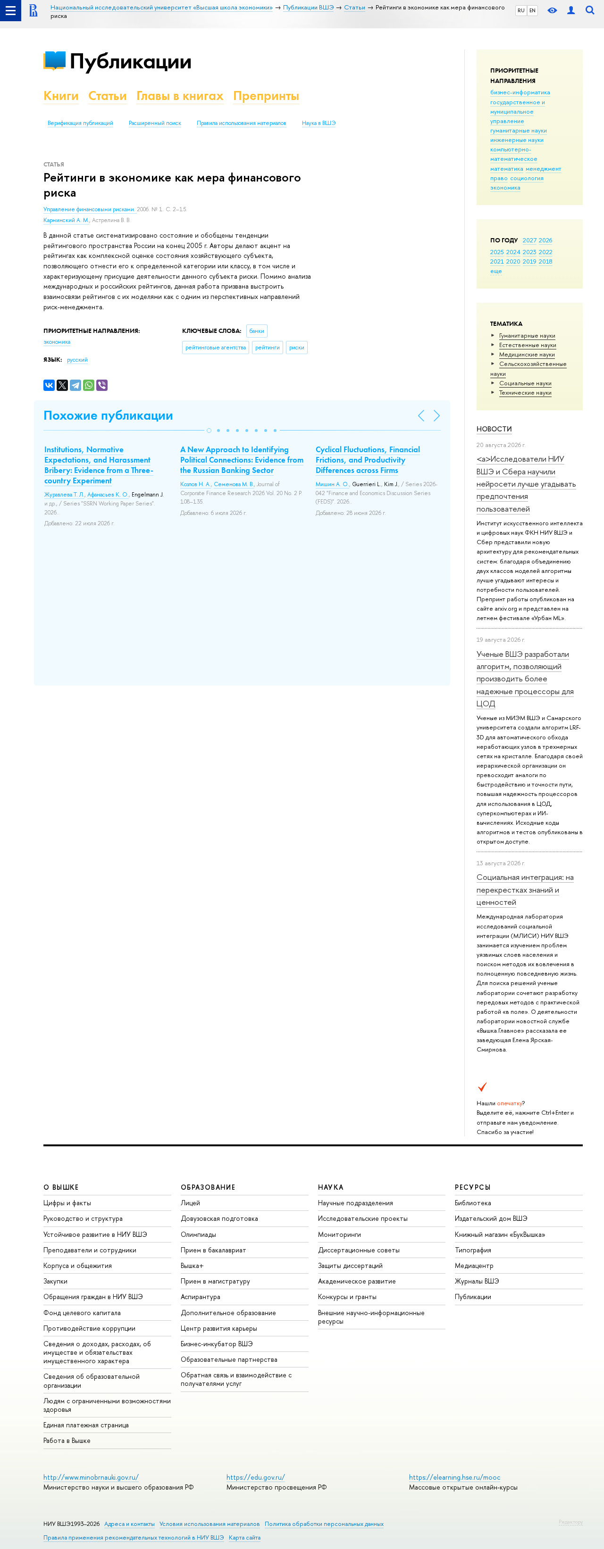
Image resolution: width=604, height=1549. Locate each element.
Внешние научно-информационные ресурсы (371, 1316)
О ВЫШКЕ (61, 1187)
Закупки (55, 1280)
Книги (61, 95)
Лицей (190, 1202)
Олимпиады (198, 1234)
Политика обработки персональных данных (324, 1524)
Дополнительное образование (228, 1312)
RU (521, 10)
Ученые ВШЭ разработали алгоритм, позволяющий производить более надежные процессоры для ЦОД (525, 678)
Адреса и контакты (129, 1524)
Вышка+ (192, 1265)
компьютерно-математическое (513, 154)
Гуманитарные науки (527, 335)
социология (527, 178)
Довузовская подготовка (219, 1218)
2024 (513, 252)
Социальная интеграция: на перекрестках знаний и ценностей (525, 889)
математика (506, 168)
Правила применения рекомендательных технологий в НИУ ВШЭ (133, 1537)
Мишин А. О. (332, 484)
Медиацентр (474, 1265)
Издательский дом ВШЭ (491, 1218)
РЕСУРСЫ (473, 1187)
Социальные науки (525, 383)
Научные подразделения (355, 1202)
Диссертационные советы (359, 1249)
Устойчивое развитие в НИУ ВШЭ (95, 1234)
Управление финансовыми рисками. (90, 209)
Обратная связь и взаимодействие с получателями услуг (236, 1379)
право (499, 178)
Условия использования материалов (209, 1524)
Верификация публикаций (80, 123)
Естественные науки (527, 344)
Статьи (107, 95)
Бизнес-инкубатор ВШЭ (217, 1343)
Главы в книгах (180, 95)
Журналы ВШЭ (477, 1280)
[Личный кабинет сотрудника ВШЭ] (571, 10)
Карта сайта (244, 1537)
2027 (530, 240)
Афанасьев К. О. (108, 494)
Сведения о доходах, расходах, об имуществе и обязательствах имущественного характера (97, 1352)
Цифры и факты (67, 1202)
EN (532, 10)
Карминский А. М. (66, 220)
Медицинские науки (527, 354)
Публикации (130, 60)
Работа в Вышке (67, 1440)
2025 (497, 252)
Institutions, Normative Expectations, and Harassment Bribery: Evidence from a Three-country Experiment (98, 465)
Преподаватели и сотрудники (89, 1249)
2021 (497, 261)
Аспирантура (200, 1296)
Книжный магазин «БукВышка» (500, 1234)
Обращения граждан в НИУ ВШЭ (93, 1296)
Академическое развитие (357, 1280)
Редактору (571, 1521)
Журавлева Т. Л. (64, 494)
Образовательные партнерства (229, 1359)
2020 (513, 261)
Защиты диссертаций (350, 1265)
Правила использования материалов (241, 123)
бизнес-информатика (520, 92)
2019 (530, 261)
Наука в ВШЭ (319, 123)
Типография (473, 1249)
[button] (209, 430)
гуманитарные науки (518, 130)
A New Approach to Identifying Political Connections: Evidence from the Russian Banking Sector (241, 459)
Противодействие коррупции (89, 1328)
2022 (546, 252)
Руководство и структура (83, 1218)
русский (77, 360)
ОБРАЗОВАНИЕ (208, 1187)
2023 (530, 252)
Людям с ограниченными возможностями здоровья (107, 1405)
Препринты (266, 95)
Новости (494, 429)
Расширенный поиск (155, 123)
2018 (546, 261)
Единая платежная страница (86, 1424)
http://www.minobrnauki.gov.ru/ (91, 1477)
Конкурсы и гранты (347, 1296)
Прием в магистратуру (215, 1280)
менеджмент (544, 168)
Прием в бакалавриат (213, 1249)
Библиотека (473, 1202)
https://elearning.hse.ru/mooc (454, 1477)
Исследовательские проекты (363, 1218)
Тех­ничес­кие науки (525, 392)
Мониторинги (339, 1234)
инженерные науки (517, 139)
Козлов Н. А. (195, 484)
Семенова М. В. (234, 484)
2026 (545, 240)
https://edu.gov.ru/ (255, 1477)
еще (496, 270)
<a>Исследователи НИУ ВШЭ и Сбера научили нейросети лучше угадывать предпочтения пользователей (526, 483)
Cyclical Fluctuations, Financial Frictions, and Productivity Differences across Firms (368, 459)
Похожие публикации (108, 415)
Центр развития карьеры (219, 1328)
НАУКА (331, 1187)
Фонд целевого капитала (82, 1312)
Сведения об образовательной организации (91, 1380)
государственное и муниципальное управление (517, 111)
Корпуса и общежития (77, 1265)
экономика (505, 187)
